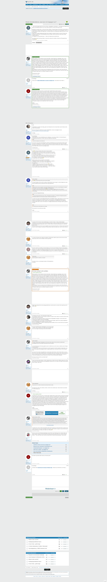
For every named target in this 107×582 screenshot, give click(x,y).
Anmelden (66, 4)
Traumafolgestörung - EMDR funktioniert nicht (38, 548)
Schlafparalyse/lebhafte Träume (35, 541)
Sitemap (60, 576)
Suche (40, 4)
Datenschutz (43, 576)
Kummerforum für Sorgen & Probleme (44, 567)
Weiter (67, 491)
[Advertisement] (50, 298)
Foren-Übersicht (28, 567)
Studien (56, 4)
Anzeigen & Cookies (47, 576)
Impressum (40, 576)
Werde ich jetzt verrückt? (33, 539)
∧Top (105, 581)
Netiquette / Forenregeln (55, 576)
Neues (30, 4)
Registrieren (62, 4)
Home (27, 4)
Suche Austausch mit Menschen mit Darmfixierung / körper (40, 557)
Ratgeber (44, 4)
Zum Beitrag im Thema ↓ (36, 76)
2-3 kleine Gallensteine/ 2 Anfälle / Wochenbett (38, 546)
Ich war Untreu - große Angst (34, 544)
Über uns (37, 576)
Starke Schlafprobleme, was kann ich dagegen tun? (41, 22)
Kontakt (34, 576)
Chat (47, 4)
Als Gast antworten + (29, 24)
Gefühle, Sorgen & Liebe (35, 567)
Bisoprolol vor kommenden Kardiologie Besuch (38, 554)
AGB (51, 576)
